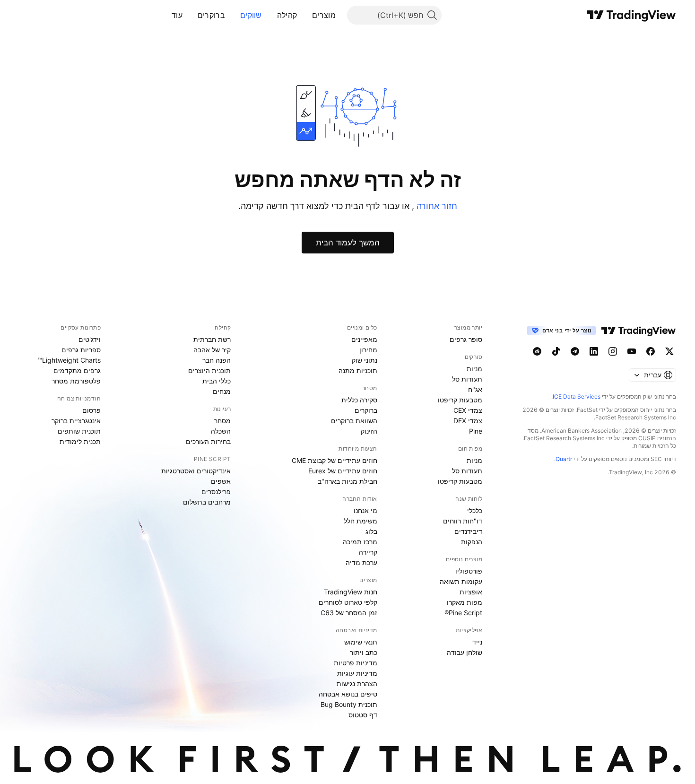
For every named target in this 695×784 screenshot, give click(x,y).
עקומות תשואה (461, 581)
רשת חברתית (212, 339)
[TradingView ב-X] (669, 351)
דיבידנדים (468, 531)
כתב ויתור (363, 652)
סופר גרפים (466, 339)
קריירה (368, 552)
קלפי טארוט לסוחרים (348, 602)
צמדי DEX (467, 421)
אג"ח (475, 389)
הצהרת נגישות (357, 683)
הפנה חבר (216, 360)
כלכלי (474, 510)
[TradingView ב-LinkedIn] (593, 351)
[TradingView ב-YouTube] (631, 351)
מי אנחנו (365, 510)
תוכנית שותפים (79, 431)
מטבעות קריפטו (460, 400)
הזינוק (369, 431)
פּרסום (91, 410)
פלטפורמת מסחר (76, 381)
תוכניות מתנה (358, 370)
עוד (177, 15)
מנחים (222, 391)
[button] (305, 15)
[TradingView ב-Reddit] (537, 351)
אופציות (471, 592)
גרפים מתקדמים (77, 370)
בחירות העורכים (208, 441)
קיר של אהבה (212, 350)
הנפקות (471, 542)
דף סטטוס (362, 715)
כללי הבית (216, 381)
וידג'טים (89, 339)
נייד (477, 642)
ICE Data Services (576, 396)
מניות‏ (474, 369)
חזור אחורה (435, 206)
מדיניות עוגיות (357, 673)
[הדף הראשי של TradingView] (631, 15)
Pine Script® (463, 613)
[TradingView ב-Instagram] (612, 351)
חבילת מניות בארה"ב (347, 481)
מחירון (368, 350)
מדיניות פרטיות (355, 663)
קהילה (287, 15)
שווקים (251, 15)
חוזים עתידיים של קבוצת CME (334, 460)
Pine (475, 431)
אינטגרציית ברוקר (76, 421)
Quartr (564, 458)
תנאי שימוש (360, 642)
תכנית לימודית (80, 441)
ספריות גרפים (81, 350)
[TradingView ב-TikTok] (556, 351)
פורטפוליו (468, 571)
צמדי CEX (467, 410)
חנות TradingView (350, 592)
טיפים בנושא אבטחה (348, 694)
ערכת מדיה (361, 562)
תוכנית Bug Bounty (349, 704)
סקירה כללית (359, 400)
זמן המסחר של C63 (349, 613)
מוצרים (324, 15)
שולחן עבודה (464, 652)
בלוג (371, 531)
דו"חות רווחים (462, 521)
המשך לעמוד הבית (348, 242)
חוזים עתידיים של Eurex (342, 471)
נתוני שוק (364, 360)
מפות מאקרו (464, 602)
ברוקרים (211, 15)
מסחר (222, 421)
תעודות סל (467, 379)
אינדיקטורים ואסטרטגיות (196, 471)
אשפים (221, 481)
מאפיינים (364, 339)
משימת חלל (360, 521)
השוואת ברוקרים (354, 421)
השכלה (221, 431)
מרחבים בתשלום (207, 502)
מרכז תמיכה (360, 542)
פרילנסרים (216, 492)
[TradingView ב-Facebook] (650, 351)
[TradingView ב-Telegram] (575, 351)
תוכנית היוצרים (209, 370)
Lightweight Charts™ (69, 360)
